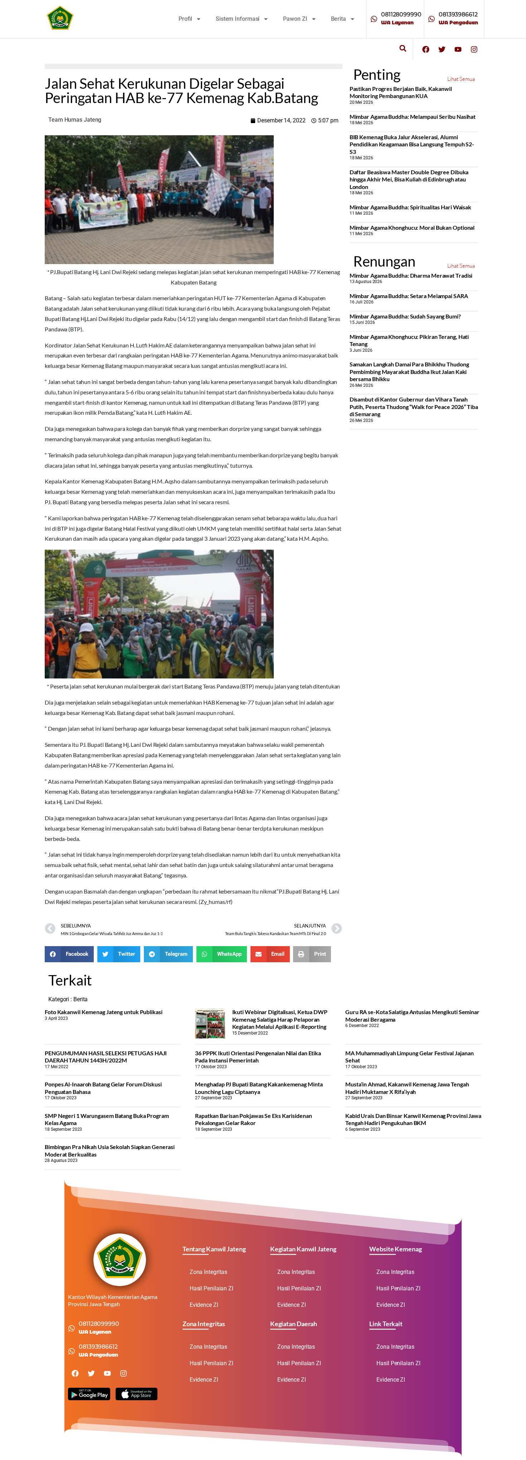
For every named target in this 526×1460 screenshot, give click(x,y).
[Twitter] (442, 49)
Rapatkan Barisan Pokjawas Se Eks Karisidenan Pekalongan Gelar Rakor (253, 1119)
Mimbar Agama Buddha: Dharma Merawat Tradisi (411, 275)
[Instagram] (474, 49)
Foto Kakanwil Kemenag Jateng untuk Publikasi (103, 1011)
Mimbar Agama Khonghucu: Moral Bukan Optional (412, 227)
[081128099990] (374, 19)
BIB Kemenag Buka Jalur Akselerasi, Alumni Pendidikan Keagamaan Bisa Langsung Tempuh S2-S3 (412, 144)
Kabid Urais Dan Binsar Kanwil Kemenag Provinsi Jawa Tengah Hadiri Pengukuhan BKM (413, 1119)
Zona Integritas (209, 1272)
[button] (402, 48)
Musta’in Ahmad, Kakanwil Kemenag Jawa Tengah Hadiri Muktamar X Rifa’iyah (407, 1088)
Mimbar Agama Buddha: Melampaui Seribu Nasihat (413, 116)
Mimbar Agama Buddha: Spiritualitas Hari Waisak (410, 207)
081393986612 (458, 14)
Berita (338, 18)
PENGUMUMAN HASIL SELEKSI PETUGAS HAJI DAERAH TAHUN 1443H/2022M (106, 1057)
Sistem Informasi (237, 18)
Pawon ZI (295, 18)
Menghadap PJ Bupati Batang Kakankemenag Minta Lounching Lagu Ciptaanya (259, 1088)
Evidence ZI (204, 1304)
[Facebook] (426, 49)
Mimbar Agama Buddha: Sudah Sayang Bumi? (405, 316)
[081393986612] (431, 19)
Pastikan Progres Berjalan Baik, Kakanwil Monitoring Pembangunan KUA (401, 92)
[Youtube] (458, 49)
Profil (185, 18)
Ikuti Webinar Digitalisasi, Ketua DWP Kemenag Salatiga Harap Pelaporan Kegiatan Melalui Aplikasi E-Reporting (279, 1019)
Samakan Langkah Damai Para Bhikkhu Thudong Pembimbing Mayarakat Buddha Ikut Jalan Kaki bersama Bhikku (409, 371)
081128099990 (401, 14)
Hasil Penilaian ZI (211, 1288)
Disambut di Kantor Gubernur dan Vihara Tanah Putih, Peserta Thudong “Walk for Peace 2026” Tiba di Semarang (414, 406)
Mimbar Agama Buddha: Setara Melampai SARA (409, 295)
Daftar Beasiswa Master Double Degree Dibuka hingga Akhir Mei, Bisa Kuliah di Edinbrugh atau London (409, 179)
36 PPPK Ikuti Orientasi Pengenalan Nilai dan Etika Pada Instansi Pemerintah (258, 1057)
